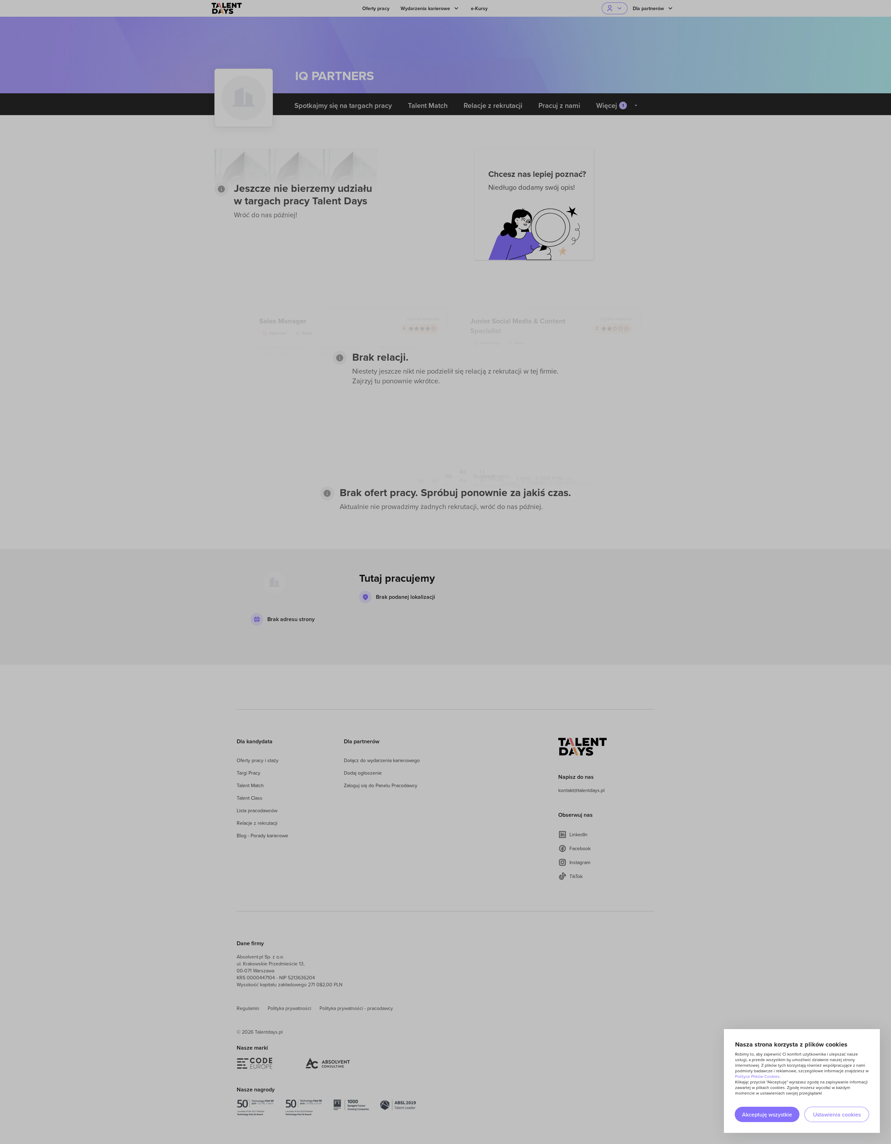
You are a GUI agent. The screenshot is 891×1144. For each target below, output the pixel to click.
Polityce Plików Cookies (757, 1076)
